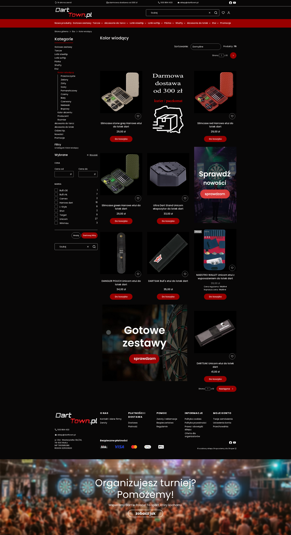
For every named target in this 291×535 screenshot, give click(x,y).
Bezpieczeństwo (165, 422)
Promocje (60, 137)
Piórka (58, 61)
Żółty (63, 83)
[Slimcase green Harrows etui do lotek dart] (121, 174)
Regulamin (162, 426)
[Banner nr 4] (215, 185)
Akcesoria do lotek (64, 126)
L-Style (63, 206)
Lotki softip (60, 57)
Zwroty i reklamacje (167, 418)
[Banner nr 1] (168, 103)
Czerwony (66, 101)
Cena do (83, 168)
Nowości (59, 134)
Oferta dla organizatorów (192, 435)
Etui (73, 31)
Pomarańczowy (69, 90)
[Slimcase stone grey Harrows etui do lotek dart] (121, 92)
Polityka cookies (193, 418)
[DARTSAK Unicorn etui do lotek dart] (215, 332)
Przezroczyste (68, 76)
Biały (63, 97)
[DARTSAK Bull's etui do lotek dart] (168, 253)
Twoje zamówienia (223, 418)
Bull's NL (63, 194)
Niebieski (65, 105)
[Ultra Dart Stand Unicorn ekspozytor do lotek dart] (168, 174)
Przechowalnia (220, 426)
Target (63, 215)
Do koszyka (121, 138)
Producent (63, 116)
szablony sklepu (206, 448)
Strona (215, 55)
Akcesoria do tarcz (64, 123)
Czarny (64, 94)
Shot (62, 210)
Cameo (64, 198)
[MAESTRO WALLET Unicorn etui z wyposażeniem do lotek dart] (215, 250)
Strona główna (61, 31)
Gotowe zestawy (63, 46)
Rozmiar (62, 119)
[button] (216, 12)
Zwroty (103, 422)
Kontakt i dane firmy (111, 418)
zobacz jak (146, 513)
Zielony (64, 79)
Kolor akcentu (65, 112)
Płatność (132, 426)
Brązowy (65, 108)
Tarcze (58, 50)
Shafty (58, 65)
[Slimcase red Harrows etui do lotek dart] (215, 92)
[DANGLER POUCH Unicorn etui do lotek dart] (121, 253)
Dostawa (132, 422)
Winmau (64, 223)
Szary (63, 86)
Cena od (59, 168)
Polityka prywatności (195, 422)
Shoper (231, 448)
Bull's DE (64, 190)
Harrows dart (66, 202)
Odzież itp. (60, 130)
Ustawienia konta (222, 422)
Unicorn (64, 219)
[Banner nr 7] (144, 343)
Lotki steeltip (61, 54)
